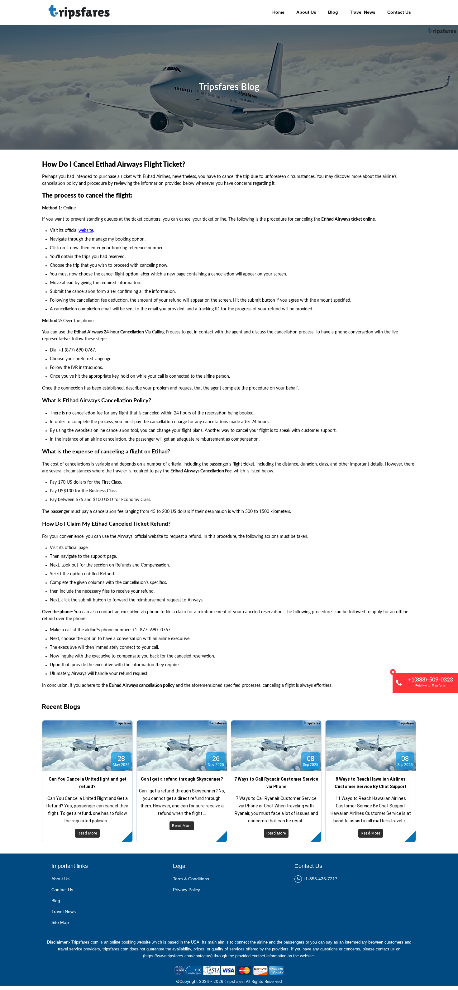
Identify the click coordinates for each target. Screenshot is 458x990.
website (86, 230)
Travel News (63, 911)
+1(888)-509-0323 (430, 682)
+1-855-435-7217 (320, 878)
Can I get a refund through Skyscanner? (182, 779)
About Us (60, 878)
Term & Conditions (191, 878)
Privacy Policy (186, 889)
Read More (87, 833)
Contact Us (62, 889)
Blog (55, 900)
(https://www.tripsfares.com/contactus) (177, 956)
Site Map (60, 922)
